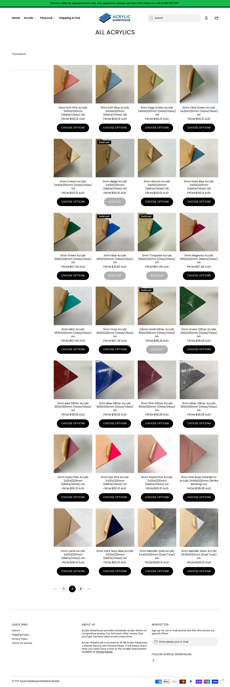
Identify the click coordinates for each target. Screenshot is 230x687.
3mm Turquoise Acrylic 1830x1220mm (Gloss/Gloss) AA (156, 259)
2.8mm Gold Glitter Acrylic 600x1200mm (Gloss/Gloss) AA (157, 333)
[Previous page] (56, 589)
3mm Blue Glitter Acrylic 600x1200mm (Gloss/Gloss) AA (115, 407)
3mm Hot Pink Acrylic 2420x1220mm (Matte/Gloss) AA (115, 481)
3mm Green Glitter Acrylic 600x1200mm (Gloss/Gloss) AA (199, 333)
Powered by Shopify (50, 680)
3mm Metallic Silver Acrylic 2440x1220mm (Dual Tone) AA (199, 554)
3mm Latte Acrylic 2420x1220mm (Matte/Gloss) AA (73, 554)
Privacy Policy (20, 638)
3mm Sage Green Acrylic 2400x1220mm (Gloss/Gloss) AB (157, 111)
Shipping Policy (20, 634)
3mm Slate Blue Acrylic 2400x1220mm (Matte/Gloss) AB (199, 185)
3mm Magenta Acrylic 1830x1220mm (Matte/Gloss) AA (199, 259)
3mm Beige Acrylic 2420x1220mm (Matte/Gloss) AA (115, 185)
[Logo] (115, 18)
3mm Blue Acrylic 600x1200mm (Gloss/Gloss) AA (115, 259)
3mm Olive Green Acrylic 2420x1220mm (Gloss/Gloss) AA (199, 111)
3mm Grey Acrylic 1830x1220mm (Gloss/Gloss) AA (115, 333)
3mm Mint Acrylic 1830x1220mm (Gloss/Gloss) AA (73, 333)
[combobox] (174, 18)
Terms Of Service (22, 643)
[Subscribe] (214, 642)
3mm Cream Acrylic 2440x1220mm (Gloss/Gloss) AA (73, 185)
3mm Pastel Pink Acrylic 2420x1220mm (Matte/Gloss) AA (157, 481)
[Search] (150, 18)
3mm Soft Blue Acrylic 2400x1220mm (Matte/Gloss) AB (115, 111)
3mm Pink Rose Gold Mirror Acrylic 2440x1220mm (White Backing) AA (199, 481)
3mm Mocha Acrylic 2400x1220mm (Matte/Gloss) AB (157, 185)
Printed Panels (104, 652)
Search (16, 630)
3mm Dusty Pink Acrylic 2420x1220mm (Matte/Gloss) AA (73, 481)
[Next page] (88, 589)
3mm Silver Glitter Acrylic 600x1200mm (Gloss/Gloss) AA (199, 407)
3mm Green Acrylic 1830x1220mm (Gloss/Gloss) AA (73, 259)
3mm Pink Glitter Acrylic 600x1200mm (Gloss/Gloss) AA (157, 407)
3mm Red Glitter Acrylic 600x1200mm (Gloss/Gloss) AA (73, 407)
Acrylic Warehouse (29, 680)
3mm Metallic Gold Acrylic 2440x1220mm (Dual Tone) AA (157, 554)
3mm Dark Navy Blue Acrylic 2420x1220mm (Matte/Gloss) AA (115, 554)
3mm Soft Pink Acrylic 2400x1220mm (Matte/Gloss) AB (73, 111)
